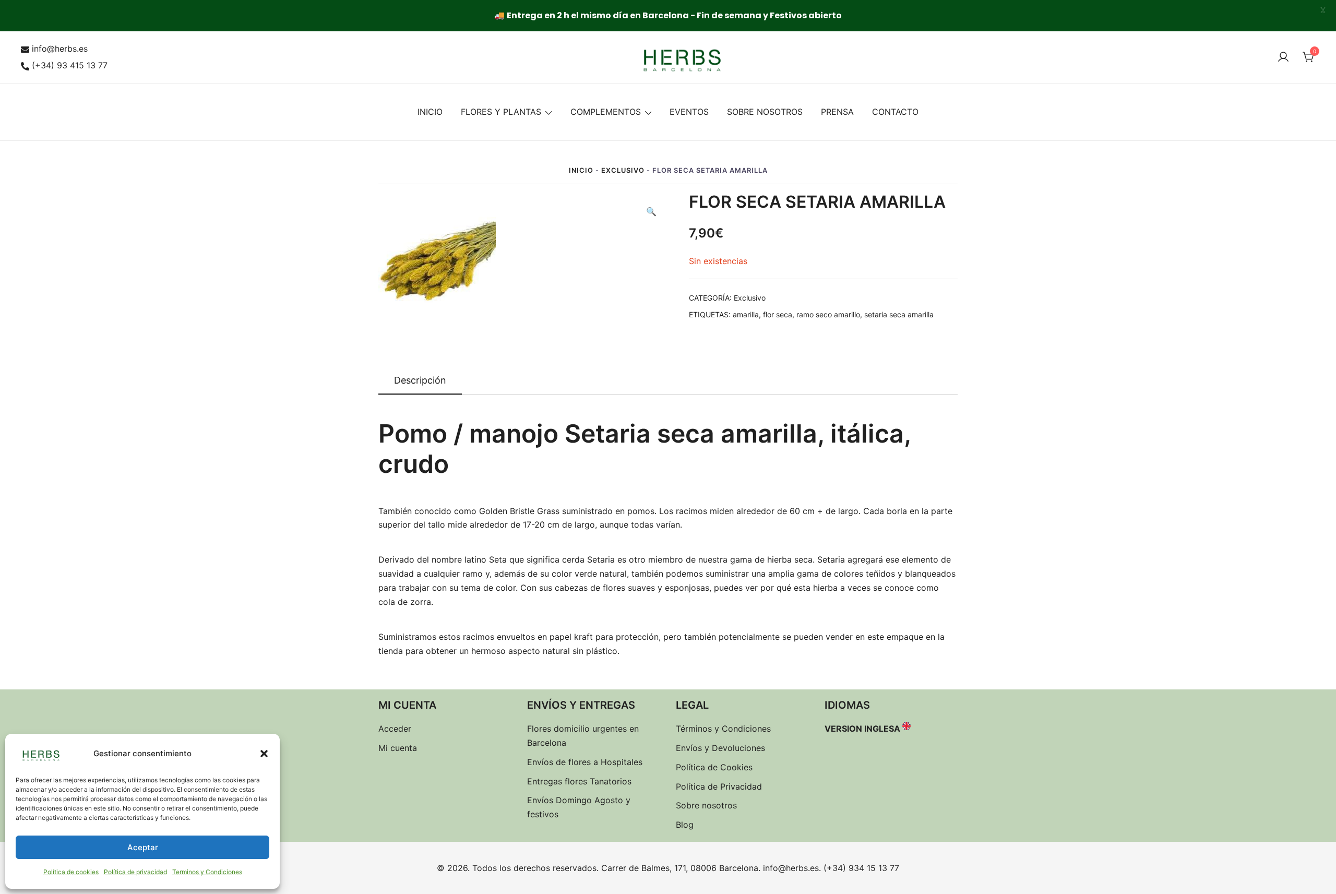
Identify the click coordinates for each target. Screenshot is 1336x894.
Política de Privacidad (719, 786)
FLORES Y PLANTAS (501, 111)
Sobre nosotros (706, 805)
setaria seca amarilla (899, 314)
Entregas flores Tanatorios (579, 781)
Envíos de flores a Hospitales (584, 762)
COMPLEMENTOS (605, 111)
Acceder (394, 728)
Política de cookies (71, 872)
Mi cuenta (397, 748)
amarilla (746, 314)
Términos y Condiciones (723, 728)
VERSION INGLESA (862, 728)
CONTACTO (895, 111)
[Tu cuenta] (1283, 57)
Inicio (581, 170)
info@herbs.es (60, 48)
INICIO (430, 111)
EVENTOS (689, 111)
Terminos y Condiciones (207, 872)
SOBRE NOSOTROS (765, 111)
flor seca (777, 314)
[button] (264, 753)
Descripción (420, 380)
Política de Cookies (714, 767)
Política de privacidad (135, 872)
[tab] (420, 381)
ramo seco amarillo (828, 314)
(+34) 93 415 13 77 (70, 65)
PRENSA (837, 111)
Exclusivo (623, 170)
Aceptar (142, 847)
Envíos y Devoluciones (720, 748)
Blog (685, 824)
